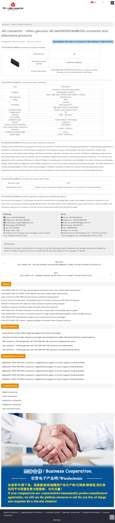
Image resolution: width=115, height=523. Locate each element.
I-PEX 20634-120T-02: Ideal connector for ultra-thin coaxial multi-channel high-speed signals (39, 310)
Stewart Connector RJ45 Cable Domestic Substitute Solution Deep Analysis (33, 303)
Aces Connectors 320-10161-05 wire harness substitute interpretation (30, 297)
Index (13, 24)
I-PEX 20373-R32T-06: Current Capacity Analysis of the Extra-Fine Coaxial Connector (36, 320)
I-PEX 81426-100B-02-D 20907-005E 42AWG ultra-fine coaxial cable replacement (34, 293)
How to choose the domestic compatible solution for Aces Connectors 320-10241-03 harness (40, 300)
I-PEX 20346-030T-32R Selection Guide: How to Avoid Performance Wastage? (33, 317)
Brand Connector (25, 24)
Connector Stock (52, 512)
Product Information (91, 512)
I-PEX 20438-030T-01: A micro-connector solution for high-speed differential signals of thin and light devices (46, 314)
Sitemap (56, 520)
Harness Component (71, 512)
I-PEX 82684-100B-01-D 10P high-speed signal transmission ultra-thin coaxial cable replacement (41, 290)
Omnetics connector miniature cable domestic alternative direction (29, 307)
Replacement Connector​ (32, 512)
